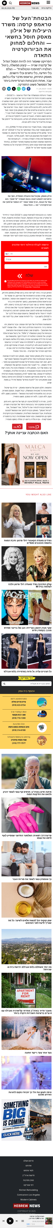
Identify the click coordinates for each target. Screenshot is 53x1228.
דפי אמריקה (28, 1185)
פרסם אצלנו (28, 1160)
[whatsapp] (19, 89)
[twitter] (14, 89)
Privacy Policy (28, 287)
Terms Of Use (36, 287)
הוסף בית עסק (26, 691)
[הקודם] (3, 1221)
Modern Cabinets (28, 1199)
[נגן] (10, 1220)
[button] (7, 254)
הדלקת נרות (47, 8)
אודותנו (28, 1165)
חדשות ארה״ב (28, 1175)
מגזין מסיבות (28, 1180)
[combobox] (26, 683)
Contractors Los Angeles (28, 1194)
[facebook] (29, 89)
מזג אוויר (35, 8)
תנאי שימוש (28, 1170)
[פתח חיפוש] (10, 2)
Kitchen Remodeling (28, 1190)
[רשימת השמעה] (22, 1221)
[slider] (35, 1226)
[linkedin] (9, 89)
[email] (4, 89)
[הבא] (16, 1221)
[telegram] (24, 89)
